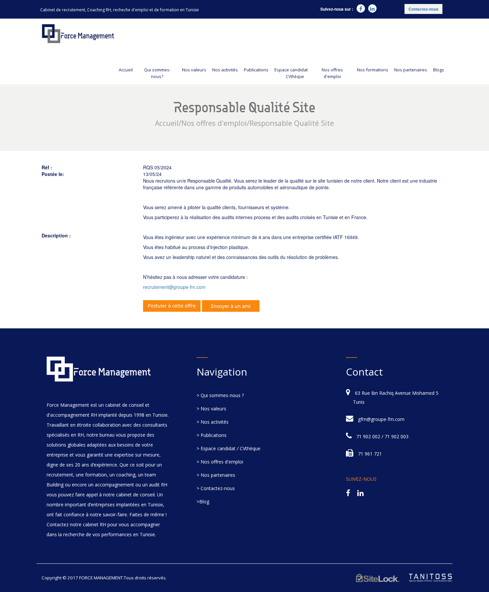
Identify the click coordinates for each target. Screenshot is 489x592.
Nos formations (372, 70)
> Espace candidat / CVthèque (228, 448)
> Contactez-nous (216, 488)
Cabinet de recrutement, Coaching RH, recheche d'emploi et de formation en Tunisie (119, 10)
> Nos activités (213, 422)
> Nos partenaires (216, 475)
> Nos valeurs (211, 408)
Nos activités (225, 70)
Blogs (438, 70)
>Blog (203, 501)
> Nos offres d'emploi (220, 462)
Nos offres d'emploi (332, 73)
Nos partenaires (410, 70)
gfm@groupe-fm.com (381, 419)
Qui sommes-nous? (157, 73)
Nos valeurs (194, 70)
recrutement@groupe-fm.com (174, 287)
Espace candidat (291, 73)
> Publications (212, 435)
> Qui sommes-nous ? (220, 395)
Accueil (126, 70)
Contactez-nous (423, 9)
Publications (256, 70)
